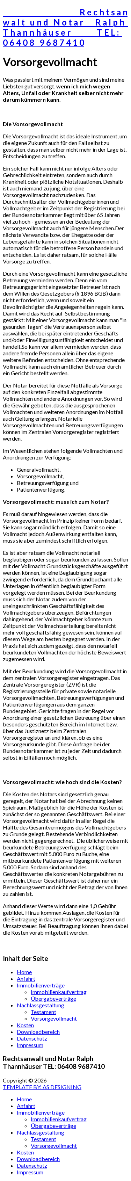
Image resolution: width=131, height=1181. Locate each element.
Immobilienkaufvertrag (59, 991)
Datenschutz (32, 1038)
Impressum (30, 1045)
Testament (43, 1011)
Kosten (25, 1025)
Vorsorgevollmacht (54, 1018)
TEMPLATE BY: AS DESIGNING (42, 1087)
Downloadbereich (38, 1031)
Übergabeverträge (53, 998)
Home (24, 972)
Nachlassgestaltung (40, 1005)
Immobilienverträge (41, 985)
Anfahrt (26, 978)
